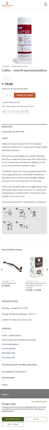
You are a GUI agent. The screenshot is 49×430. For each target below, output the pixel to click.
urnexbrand (40, 202)
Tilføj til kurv (24, 95)
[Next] (46, 274)
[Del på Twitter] (13, 112)
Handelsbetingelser (10, 344)
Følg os (5, 384)
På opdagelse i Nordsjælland (14, 371)
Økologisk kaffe (8, 353)
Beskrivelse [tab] (7, 127)
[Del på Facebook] (9, 112)
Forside (5, 66)
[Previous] (2, 274)
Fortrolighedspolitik (39, 401)
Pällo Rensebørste (9, 283)
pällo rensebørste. (36, 174)
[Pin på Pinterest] (22, 112)
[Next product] (4, 78)
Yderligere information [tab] (13, 132)
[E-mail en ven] (18, 112)
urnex (32, 106)
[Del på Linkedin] (27, 112)
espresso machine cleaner (20, 106)
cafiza (8, 106)
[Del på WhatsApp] (4, 112)
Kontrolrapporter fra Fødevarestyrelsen (19, 340)
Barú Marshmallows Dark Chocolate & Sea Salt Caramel (36, 285)
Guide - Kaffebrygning (11, 335)
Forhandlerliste (8, 357)
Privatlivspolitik (9, 348)
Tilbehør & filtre (19, 66)
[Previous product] (9, 78)
